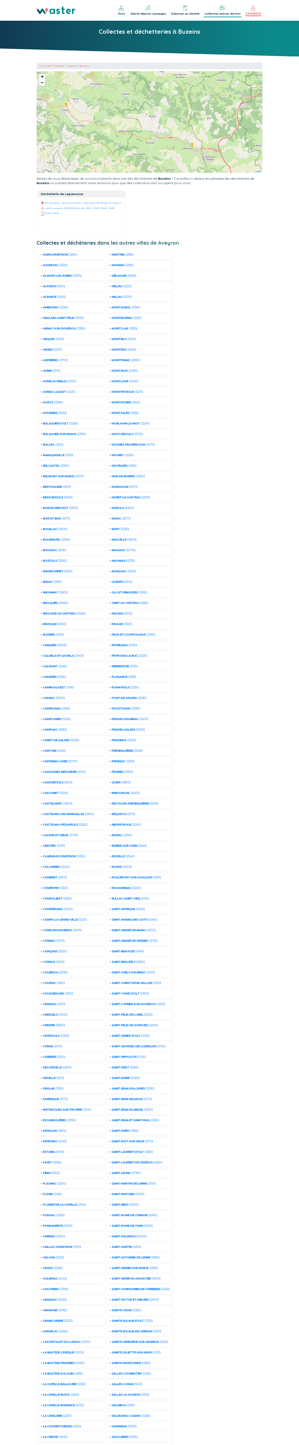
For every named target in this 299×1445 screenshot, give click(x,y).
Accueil (47, 65)
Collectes (59, 65)
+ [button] (42, 76)
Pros (121, 13)
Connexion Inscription (253, 14)
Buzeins (84, 65)
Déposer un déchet (185, 13)
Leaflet (258, 171)
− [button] (42, 82)
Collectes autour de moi (222, 13)
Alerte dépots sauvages (148, 13)
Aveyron (72, 65)
